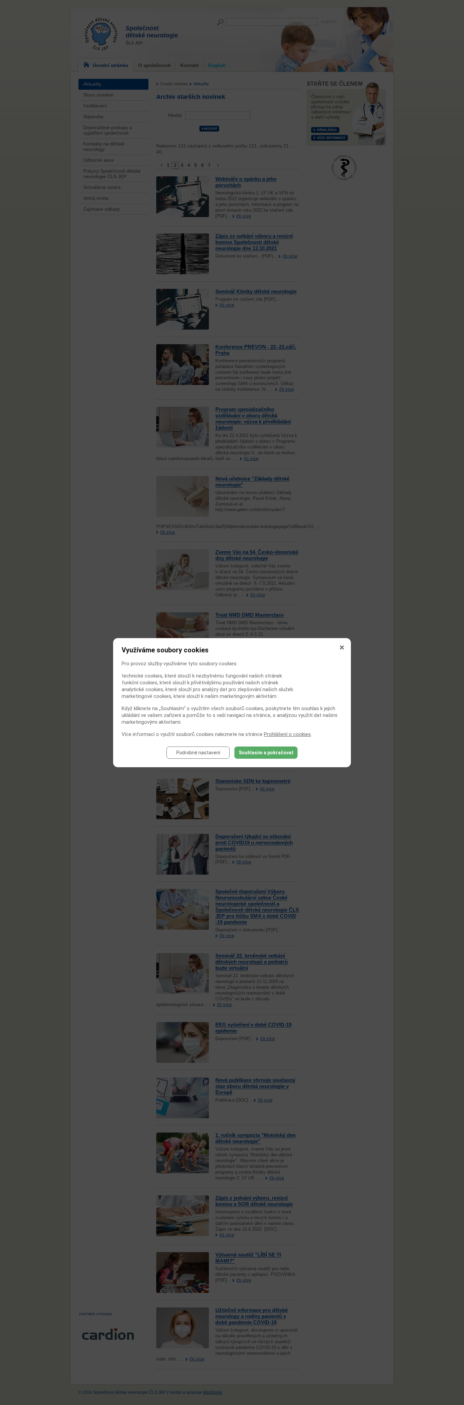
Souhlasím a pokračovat (266, 752)
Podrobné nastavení (198, 752)
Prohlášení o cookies (287, 734)
